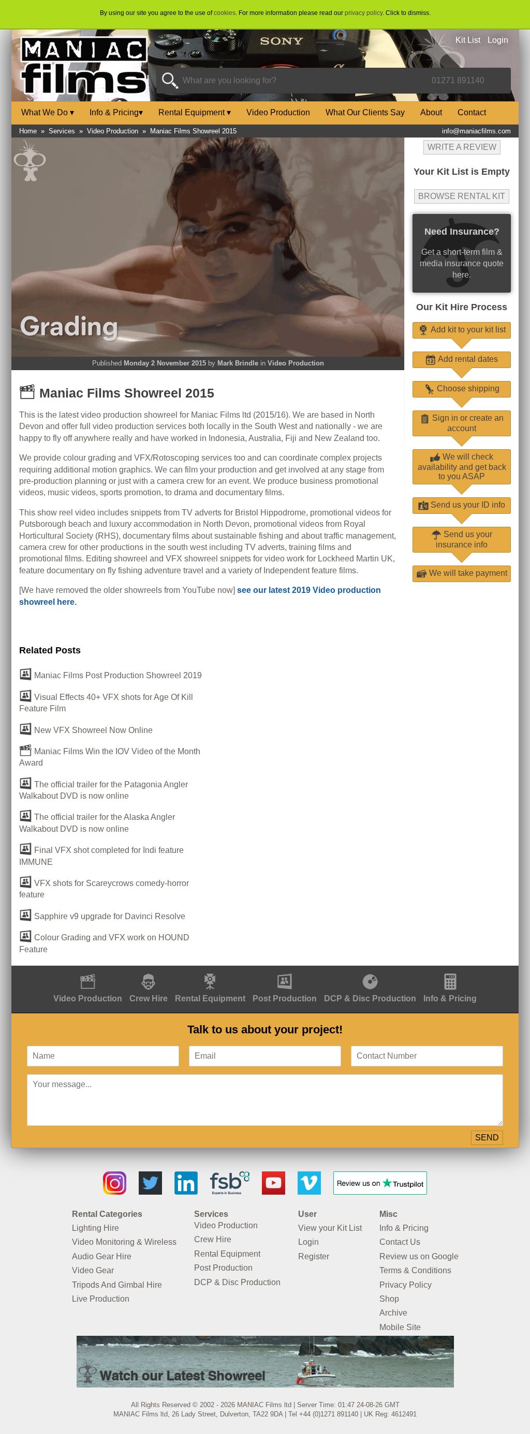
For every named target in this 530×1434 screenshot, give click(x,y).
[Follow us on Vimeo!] (309, 1191)
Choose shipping (467, 388)
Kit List (467, 40)
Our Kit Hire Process (461, 307)
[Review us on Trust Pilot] (380, 1191)
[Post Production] (284, 971)
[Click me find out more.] (265, 1384)
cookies (224, 13)
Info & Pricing (116, 112)
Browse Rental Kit (461, 196)
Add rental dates (467, 359)
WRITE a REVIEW (462, 147)
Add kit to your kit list (467, 329)
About (431, 112)
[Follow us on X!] (150, 1191)
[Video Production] (88, 971)
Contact (472, 112)
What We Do (47, 112)
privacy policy (363, 13)
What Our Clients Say (365, 112)
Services (62, 131)
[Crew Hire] (148, 971)
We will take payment (467, 573)
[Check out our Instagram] (114, 1191)
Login (498, 40)
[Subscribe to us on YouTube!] (273, 1191)
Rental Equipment (194, 112)
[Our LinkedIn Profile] (186, 1191)
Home (28, 131)
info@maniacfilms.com (476, 131)
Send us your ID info (467, 504)
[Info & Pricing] (450, 971)
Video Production (278, 112)
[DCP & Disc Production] (370, 971)
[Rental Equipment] (210, 971)
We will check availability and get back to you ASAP (462, 466)
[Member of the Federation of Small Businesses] (229, 1191)
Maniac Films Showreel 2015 (193, 131)
